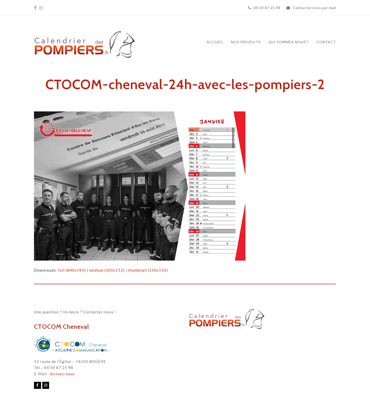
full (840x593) (72, 270)
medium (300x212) (107, 270)
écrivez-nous (62, 373)
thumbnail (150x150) (148, 270)
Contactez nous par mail (314, 8)
